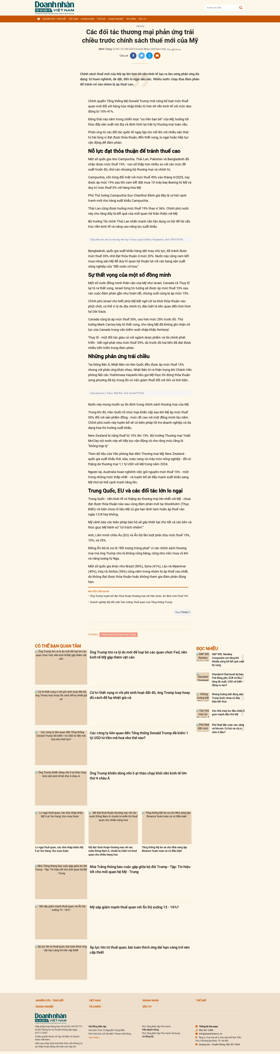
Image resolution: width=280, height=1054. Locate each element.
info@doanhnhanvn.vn (210, 1033)
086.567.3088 (206, 1030)
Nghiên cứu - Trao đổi (54, 19)
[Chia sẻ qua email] (157, 55)
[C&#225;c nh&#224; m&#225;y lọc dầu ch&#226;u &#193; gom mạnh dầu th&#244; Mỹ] (202, 713)
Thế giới (101, 19)
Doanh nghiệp (115, 19)
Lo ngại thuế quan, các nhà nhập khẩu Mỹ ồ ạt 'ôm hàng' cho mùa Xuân (59, 848)
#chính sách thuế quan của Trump (118, 634)
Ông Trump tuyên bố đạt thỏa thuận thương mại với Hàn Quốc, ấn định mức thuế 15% (139, 596)
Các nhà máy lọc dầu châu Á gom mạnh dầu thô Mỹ (228, 712)
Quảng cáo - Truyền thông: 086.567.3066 (219, 1044)
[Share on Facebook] (133, 55)
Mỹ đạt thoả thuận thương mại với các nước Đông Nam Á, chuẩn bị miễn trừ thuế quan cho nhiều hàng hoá (112, 850)
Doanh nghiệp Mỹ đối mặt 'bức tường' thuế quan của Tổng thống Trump (131, 602)
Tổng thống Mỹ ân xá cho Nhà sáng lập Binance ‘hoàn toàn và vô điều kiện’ (164, 848)
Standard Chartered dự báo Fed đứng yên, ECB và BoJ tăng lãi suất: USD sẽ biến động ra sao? (228, 679)
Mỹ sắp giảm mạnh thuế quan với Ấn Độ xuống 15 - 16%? (134, 907)
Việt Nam (73, 19)
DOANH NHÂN (87, 19)
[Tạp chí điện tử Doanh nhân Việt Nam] (54, 7)
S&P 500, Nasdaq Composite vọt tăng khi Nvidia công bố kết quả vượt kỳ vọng (228, 659)
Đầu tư (142, 19)
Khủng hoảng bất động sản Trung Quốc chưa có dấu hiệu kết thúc (227, 697)
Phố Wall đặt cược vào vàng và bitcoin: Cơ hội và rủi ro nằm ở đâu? (228, 728)
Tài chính (131, 19)
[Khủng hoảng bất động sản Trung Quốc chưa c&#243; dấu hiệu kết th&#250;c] (202, 696)
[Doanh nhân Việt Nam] (50, 1018)
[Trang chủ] (38, 19)
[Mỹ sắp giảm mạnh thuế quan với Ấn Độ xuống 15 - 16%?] (61, 922)
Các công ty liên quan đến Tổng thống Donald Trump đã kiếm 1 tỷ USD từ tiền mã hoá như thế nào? (139, 735)
